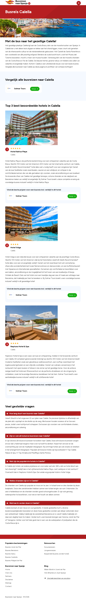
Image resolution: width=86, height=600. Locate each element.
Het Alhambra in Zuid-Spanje (55, 573)
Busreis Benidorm (11, 550)
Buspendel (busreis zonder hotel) (56, 554)
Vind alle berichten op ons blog (58, 578)
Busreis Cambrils (11, 557)
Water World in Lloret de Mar (54, 569)
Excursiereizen (49, 547)
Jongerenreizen (50, 550)
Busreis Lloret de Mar (13, 547)
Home (7, 569)
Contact (8, 586)
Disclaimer (9, 580)
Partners (8, 576)
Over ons (8, 573)
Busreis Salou (10, 554)
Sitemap (8, 583)
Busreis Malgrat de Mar (13, 561)
